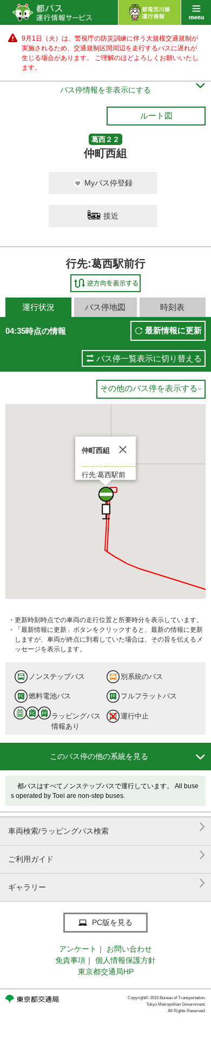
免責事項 (70, 960)
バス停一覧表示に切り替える (149, 358)
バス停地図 (105, 307)
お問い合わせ (129, 949)
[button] (105, 503)
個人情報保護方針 (125, 960)
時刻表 (172, 307)
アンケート (78, 949)
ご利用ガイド (107, 855)
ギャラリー (107, 883)
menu (196, 12)
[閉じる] (123, 450)
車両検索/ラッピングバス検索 (107, 826)
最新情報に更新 (173, 330)
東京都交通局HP (106, 971)
